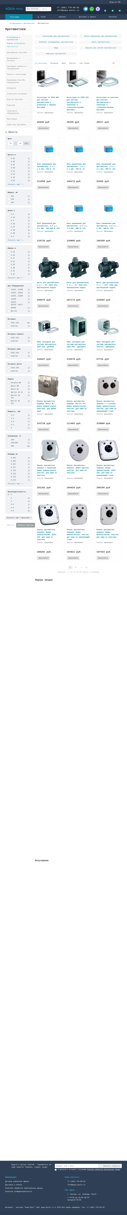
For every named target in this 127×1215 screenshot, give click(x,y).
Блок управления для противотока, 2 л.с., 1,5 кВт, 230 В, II (47, 166)
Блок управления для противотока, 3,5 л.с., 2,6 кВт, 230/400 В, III (48, 225)
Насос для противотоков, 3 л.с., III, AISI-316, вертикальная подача (107, 285)
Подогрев (11, 105)
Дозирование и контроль (13, 59)
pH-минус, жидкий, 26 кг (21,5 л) (51, 777)
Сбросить (11, 525)
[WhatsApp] (92, 9)
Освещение (11, 88)
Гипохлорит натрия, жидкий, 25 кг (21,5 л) (56, 723)
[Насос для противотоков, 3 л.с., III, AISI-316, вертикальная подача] (108, 267)
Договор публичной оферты (17, 1181)
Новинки (62, 17)
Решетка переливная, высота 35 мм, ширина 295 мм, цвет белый (65, 613)
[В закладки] (59, 71)
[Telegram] (85, 9)
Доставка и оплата (87, 17)
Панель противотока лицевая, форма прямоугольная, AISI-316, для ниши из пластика (47, 535)
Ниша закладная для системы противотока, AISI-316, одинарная (77, 344)
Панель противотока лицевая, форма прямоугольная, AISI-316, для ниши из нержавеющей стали (106, 470)
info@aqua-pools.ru (68, 10)
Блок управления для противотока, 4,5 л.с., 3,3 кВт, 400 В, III (78, 225)
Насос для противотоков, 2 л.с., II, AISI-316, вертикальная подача (48, 285)
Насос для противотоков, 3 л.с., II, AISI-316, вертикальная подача (78, 285)
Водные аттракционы (16, 43)
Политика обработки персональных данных (24, 1188)
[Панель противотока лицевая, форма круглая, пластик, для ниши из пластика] (78, 450)
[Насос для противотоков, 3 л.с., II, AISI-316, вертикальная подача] (78, 267)
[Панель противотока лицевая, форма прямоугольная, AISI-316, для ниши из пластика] (48, 514)
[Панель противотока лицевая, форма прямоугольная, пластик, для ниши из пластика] (108, 514)
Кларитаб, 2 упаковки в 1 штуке (50, 832)
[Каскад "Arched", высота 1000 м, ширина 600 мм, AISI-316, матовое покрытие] (78, 1114)
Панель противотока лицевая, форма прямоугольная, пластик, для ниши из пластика (107, 533)
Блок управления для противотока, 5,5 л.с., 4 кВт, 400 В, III (107, 225)
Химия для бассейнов (16, 125)
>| (87, 567)
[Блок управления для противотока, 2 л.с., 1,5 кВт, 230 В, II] (48, 149)
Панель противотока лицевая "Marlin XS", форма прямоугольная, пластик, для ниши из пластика (77, 406)
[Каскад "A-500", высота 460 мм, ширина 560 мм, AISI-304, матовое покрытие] (78, 938)
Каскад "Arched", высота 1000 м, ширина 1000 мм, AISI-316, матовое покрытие (72, 1073)
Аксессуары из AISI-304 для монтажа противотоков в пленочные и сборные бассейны (48, 102)
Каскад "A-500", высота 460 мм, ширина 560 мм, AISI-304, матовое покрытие (71, 956)
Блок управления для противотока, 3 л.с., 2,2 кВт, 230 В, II (77, 166)
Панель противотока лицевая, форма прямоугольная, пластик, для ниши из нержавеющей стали (78, 535)
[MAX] (98, 9)
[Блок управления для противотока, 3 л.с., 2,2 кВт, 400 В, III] (108, 149)
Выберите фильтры (25, 525)
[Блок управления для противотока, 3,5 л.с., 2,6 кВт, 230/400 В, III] (48, 208)
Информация (10, 1177)
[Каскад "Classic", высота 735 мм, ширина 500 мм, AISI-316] (78, 997)
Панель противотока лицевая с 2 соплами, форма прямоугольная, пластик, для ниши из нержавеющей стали (106, 406)
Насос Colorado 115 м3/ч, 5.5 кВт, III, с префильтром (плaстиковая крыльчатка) (74, 898)
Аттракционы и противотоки (22, 23)
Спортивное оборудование (13, 112)
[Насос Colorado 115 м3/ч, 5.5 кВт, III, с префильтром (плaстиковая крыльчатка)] (78, 880)
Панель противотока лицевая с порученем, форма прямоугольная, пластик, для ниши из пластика (47, 470)
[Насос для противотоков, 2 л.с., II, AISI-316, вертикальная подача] (48, 267)
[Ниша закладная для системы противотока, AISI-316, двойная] (48, 326)
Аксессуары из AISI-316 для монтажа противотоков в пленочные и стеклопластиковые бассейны (78, 103)
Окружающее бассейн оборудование (16, 81)
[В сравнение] (59, 75)
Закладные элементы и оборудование (17, 67)
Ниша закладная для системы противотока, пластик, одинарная (106, 344)
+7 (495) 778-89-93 (68, 8)
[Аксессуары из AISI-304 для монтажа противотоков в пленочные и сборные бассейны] (48, 82)
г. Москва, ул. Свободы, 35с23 (81, 1194)
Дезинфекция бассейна (17, 53)
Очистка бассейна (15, 99)
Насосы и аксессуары (16, 74)
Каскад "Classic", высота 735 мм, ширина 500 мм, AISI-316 (63, 1015)
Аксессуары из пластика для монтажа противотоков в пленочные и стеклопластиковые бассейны (107, 103)
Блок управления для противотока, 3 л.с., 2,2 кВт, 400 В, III (106, 166)
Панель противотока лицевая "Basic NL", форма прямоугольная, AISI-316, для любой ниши (47, 406)
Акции (43, 17)
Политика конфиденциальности (18, 1191)
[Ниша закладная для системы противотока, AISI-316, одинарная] (78, 326)
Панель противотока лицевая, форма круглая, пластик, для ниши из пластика (78, 469)
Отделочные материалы (17, 94)
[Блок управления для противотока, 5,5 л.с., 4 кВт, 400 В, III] (108, 208)
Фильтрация (12, 119)
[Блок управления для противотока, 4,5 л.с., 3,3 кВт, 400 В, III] (78, 208)
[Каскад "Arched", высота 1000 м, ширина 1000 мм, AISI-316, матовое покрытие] (78, 1055)
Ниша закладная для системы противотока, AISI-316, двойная (47, 344)
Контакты (113, 17)
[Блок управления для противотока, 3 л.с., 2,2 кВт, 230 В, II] (78, 149)
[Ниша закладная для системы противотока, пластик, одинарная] (108, 326)
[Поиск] (48, 9)
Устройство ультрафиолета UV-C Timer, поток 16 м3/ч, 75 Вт (64, 668)
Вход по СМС (115, 2)
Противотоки (12, 47)
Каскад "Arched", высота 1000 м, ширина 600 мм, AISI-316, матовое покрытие (72, 1131)
